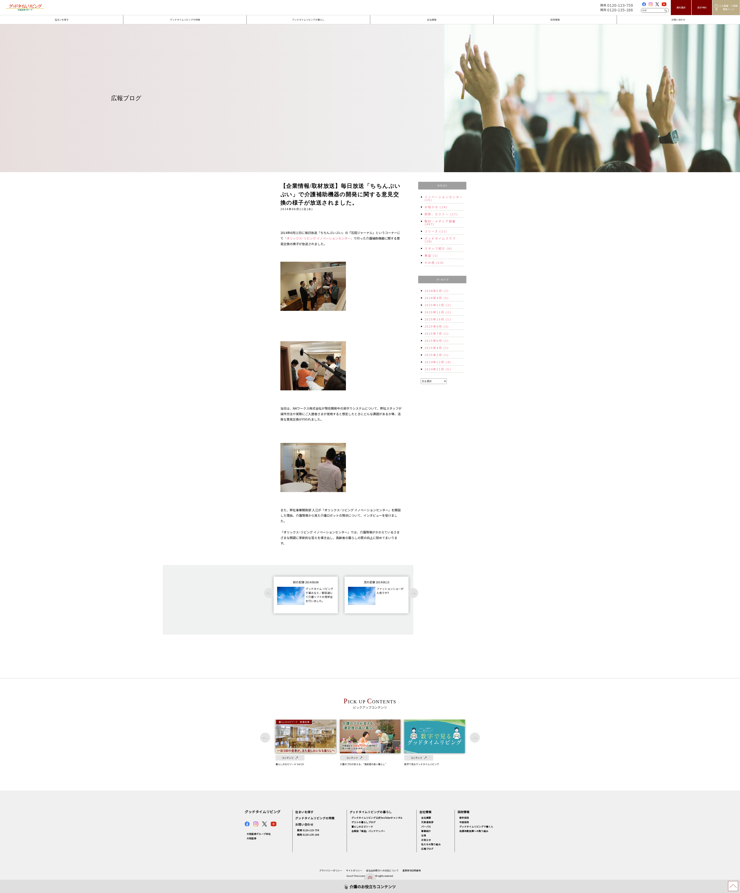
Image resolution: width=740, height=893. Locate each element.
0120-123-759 (616, 5)
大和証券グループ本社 (259, 833)
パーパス (426, 826)
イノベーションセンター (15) (444, 198)
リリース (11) (436, 231)
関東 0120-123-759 (308, 830)
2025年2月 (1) (437, 354)
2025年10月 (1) (438, 319)
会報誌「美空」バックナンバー (368, 831)
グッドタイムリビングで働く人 (476, 826)
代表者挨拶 (427, 822)
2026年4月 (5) (437, 297)
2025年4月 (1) (437, 347)
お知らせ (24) (436, 206)
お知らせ (426, 839)
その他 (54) (434, 262)
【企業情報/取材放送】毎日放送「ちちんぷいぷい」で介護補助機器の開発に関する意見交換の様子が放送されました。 (340, 194)
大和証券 (251, 838)
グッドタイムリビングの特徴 (143, 17)
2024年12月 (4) (438, 362)
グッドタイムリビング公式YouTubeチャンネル (377, 817)
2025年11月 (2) (438, 312)
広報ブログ (427, 848)
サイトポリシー (354, 870)
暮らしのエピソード (362, 826)
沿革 (423, 835)
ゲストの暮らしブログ (364, 822)
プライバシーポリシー (330, 870)
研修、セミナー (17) (441, 214)
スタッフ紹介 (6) (438, 248)
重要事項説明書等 (411, 870)
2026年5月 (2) (437, 290)
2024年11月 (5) (438, 369)
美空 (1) (431, 255)
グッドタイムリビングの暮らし (268, 17)
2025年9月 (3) (437, 326)
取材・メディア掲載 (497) (440, 223)
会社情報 (376, 17)
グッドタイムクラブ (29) (440, 240)
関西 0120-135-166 (308, 834)
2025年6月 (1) (437, 340)
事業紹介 (426, 831)
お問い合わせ (626, 17)
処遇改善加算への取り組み (474, 831)
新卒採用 (464, 817)
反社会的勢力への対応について (382, 870)
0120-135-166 (616, 10)
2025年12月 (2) (438, 305)
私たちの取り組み (431, 844)
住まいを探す (9, 17)
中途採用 (464, 822)
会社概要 (426, 817)
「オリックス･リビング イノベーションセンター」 (318, 238)
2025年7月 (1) (437, 333)
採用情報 (500, 17)
